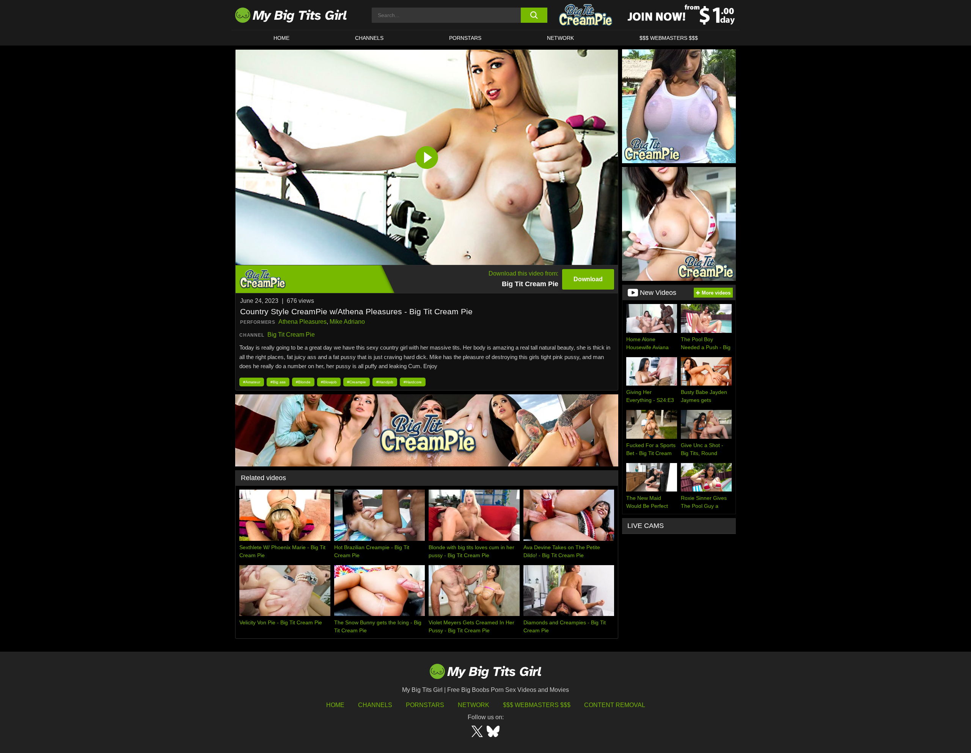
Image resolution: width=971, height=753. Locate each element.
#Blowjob (329, 382)
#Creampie (356, 382)
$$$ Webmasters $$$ (536, 705)
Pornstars (465, 38)
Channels (375, 705)
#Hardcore (413, 382)
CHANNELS (369, 38)
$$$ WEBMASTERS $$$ (668, 38)
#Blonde (303, 382)
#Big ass (278, 382)
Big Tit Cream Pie (291, 334)
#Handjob (384, 382)
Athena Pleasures (302, 321)
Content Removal (614, 705)
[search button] (534, 15)
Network (560, 38)
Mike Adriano (347, 321)
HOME (281, 38)
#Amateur (251, 382)
